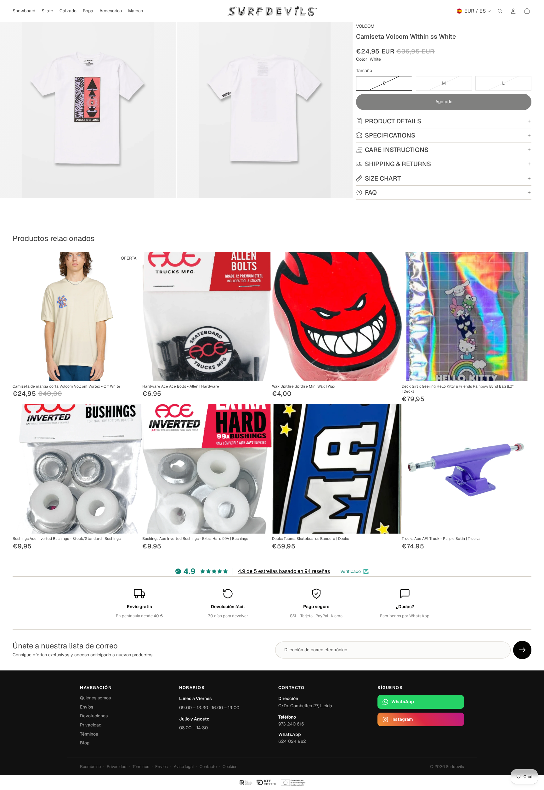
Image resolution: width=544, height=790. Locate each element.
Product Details (393, 121)
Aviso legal (184, 766)
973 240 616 (291, 724)
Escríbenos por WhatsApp (404, 616)
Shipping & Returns (398, 164)
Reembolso (90, 766)
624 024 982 (292, 741)
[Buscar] (500, 11)
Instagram (402, 719)
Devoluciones (94, 716)
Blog (84, 743)
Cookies (230, 766)
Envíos (86, 707)
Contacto (208, 766)
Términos (89, 734)
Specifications (390, 135)
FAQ (371, 192)
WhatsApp (402, 701)
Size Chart (383, 178)
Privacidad (90, 725)
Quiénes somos (95, 698)
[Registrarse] (522, 650)
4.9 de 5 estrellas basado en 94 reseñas (284, 571)
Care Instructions (396, 150)
